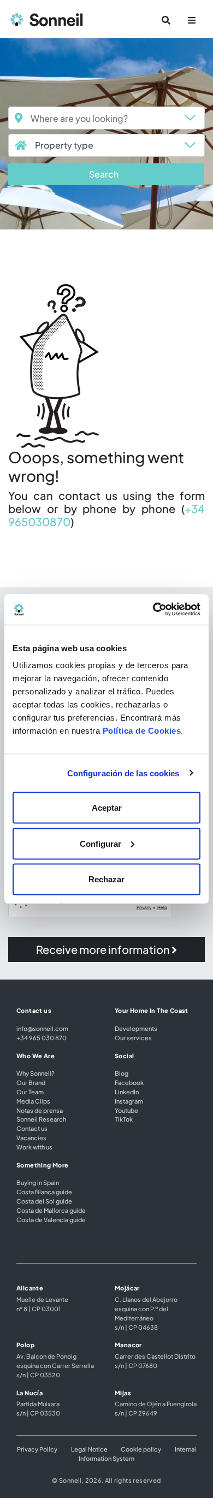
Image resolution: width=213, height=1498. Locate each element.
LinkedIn (127, 1091)
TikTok (124, 1119)
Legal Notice (89, 1449)
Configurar (100, 843)
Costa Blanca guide (44, 1191)
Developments (136, 1028)
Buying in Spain (37, 1182)
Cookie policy (141, 1449)
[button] (106, 174)
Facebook (129, 1082)
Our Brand (30, 1082)
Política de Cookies (142, 730)
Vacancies (31, 1137)
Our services (133, 1037)
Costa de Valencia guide (51, 1219)
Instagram (129, 1101)
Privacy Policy (37, 1449)
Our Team (30, 1091)
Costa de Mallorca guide (51, 1210)
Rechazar (106, 879)
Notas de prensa (39, 1110)
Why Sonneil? (35, 1073)
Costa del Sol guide (44, 1201)
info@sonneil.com (42, 1028)
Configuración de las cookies (123, 772)
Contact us (32, 1128)
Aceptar (107, 807)
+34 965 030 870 (41, 1037)
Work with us (34, 1147)
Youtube (126, 1110)
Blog (121, 1073)
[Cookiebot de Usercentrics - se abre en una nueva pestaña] (153, 610)
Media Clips (33, 1101)
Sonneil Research (41, 1119)
